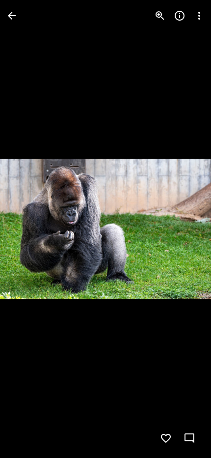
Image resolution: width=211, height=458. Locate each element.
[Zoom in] (160, 16)
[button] (27, 229)
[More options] (199, 16)
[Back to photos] (12, 16)
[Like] (166, 438)
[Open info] (179, 16)
